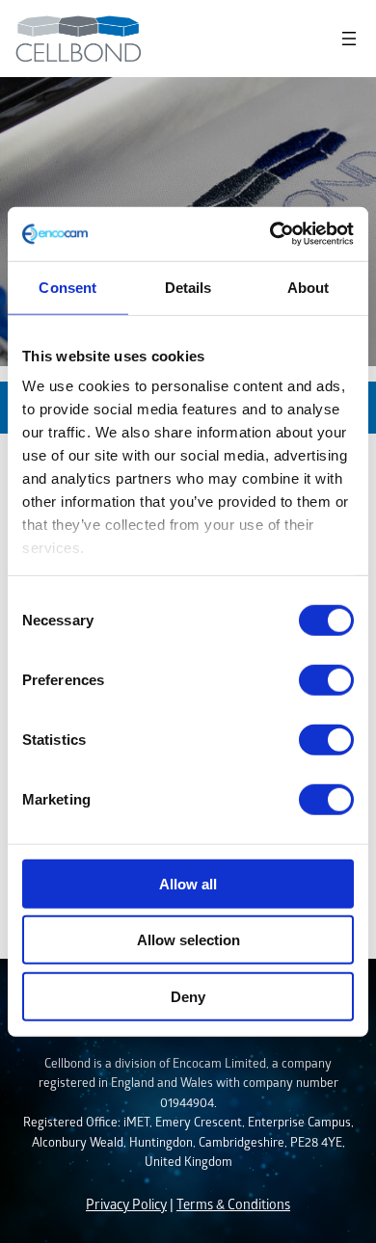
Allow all (188, 883)
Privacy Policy (126, 1204)
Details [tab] (188, 286)
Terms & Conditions (233, 1204)
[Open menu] (349, 38)
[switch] (326, 679)
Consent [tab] (67, 286)
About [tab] (308, 286)
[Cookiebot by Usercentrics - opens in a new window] (270, 234)
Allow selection (188, 940)
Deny (188, 996)
